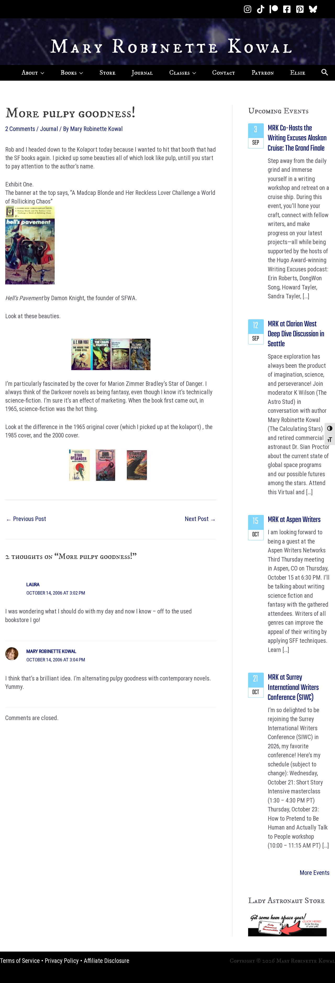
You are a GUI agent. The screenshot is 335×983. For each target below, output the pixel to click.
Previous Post (26, 519)
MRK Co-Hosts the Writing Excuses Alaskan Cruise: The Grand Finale (297, 138)
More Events (315, 872)
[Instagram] (247, 9)
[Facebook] (287, 9)
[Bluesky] (313, 9)
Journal (49, 129)
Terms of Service (20, 960)
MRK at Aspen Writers (294, 520)
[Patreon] (273, 9)
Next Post (200, 519)
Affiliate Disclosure (106, 960)
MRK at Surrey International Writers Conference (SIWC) (293, 688)
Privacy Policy (62, 960)
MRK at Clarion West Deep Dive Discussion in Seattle (296, 334)
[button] (41, 73)
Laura (33, 584)
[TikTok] (260, 9)
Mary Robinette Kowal (172, 46)
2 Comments (20, 129)
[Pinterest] (300, 9)
